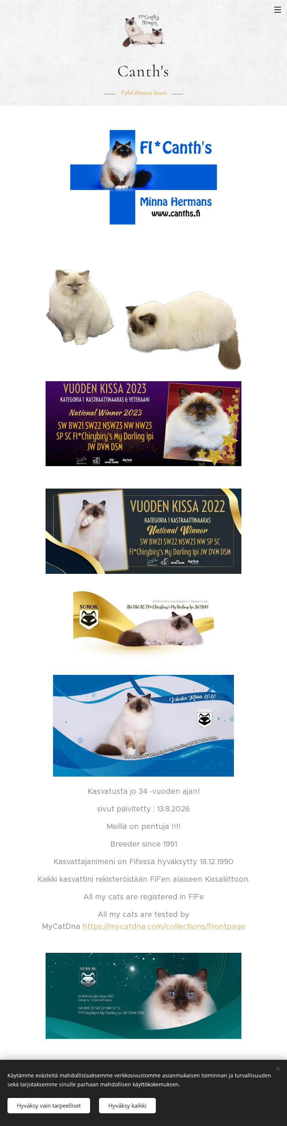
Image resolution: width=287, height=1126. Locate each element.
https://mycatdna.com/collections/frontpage (164, 926)
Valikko (277, 9)
